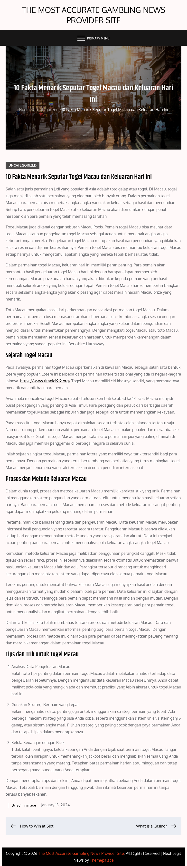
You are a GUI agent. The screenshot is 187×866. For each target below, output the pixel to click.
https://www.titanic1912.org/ (45, 380)
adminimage (26, 805)
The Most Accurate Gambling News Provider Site (93, 15)
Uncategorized (23, 165)
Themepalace (102, 860)
